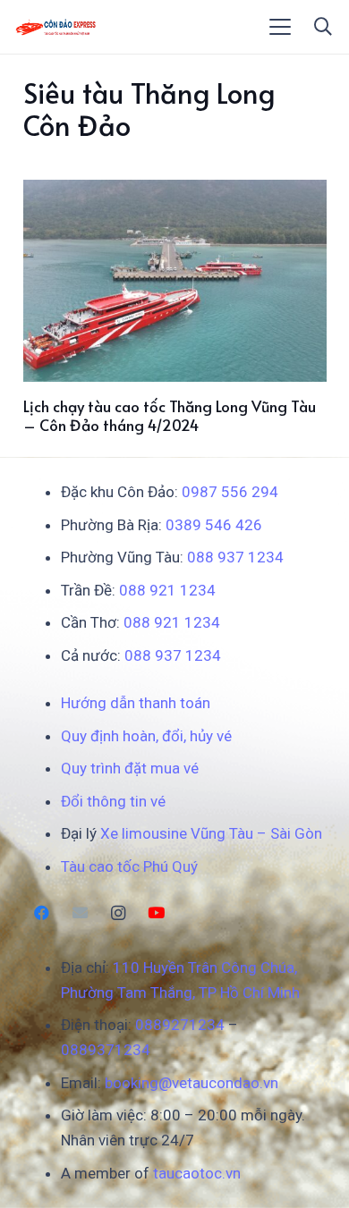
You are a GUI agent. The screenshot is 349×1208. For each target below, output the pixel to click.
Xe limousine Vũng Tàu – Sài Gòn (211, 833)
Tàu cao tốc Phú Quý (129, 866)
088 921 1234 (167, 590)
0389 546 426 (214, 525)
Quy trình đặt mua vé (130, 768)
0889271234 (180, 1025)
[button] (280, 27)
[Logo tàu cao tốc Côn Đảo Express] (56, 27)
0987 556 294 (230, 492)
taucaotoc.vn (197, 1173)
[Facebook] (42, 913)
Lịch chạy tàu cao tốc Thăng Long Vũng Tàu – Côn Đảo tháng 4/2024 (169, 415)
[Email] (80, 913)
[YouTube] (156, 913)
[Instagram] (118, 913)
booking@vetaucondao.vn (191, 1083)
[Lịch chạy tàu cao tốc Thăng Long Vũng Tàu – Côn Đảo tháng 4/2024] (175, 281)
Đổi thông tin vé (113, 801)
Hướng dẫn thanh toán (135, 703)
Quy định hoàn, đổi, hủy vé (146, 736)
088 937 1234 (235, 557)
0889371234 (105, 1050)
